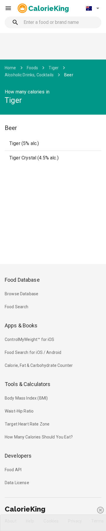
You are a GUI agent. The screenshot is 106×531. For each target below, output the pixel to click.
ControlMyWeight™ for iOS (29, 339)
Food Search (17, 306)
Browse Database (21, 293)
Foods (32, 67)
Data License (17, 482)
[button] (92, 8)
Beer (68, 74)
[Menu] (8, 8)
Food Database (22, 280)
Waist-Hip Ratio (19, 411)
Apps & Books (21, 325)
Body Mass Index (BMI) (26, 398)
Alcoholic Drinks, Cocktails (29, 74)
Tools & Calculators (28, 384)
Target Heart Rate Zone (27, 424)
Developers (18, 456)
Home (10, 67)
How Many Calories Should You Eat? (39, 437)
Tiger (54, 67)
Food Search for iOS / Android (33, 352)
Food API (13, 469)
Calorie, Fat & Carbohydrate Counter (39, 365)
